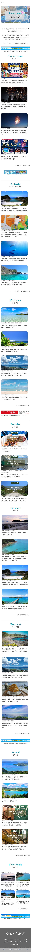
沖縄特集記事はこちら (24, 405)
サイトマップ (23, 942)
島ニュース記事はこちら (23, 165)
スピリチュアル (11, 470)
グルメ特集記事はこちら (23, 733)
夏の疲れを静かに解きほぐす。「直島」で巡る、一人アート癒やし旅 (7, 886)
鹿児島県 (13, 774)
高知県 (13, 554)
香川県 (13, 530)
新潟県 (12, 322)
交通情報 (16, 470)
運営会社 (6, 939)
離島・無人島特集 (17, 446)
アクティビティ (4, 206)
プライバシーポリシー (16, 939)
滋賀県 (21, 470)
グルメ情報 (4, 370)
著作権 (25, 939)
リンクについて (8, 942)
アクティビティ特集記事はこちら (21, 291)
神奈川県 (19, 646)
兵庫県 (9, 696)
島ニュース (4, 78)
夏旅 (9, 206)
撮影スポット (7, 394)
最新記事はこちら (25, 909)
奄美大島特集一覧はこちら (23, 855)
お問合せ (16, 942)
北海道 (13, 696)
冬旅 (8, 446)
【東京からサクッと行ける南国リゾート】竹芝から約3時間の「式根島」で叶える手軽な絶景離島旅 (8, 905)
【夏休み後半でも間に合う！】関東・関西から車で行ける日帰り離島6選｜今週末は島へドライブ (23, 904)
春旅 (9, 774)
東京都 (8, 102)
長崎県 (8, 128)
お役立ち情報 (4, 322)
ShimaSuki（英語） (15, 944)
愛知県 (11, 446)
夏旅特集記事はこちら (24, 615)
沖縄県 (20, 322)
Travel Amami (4, 774)
